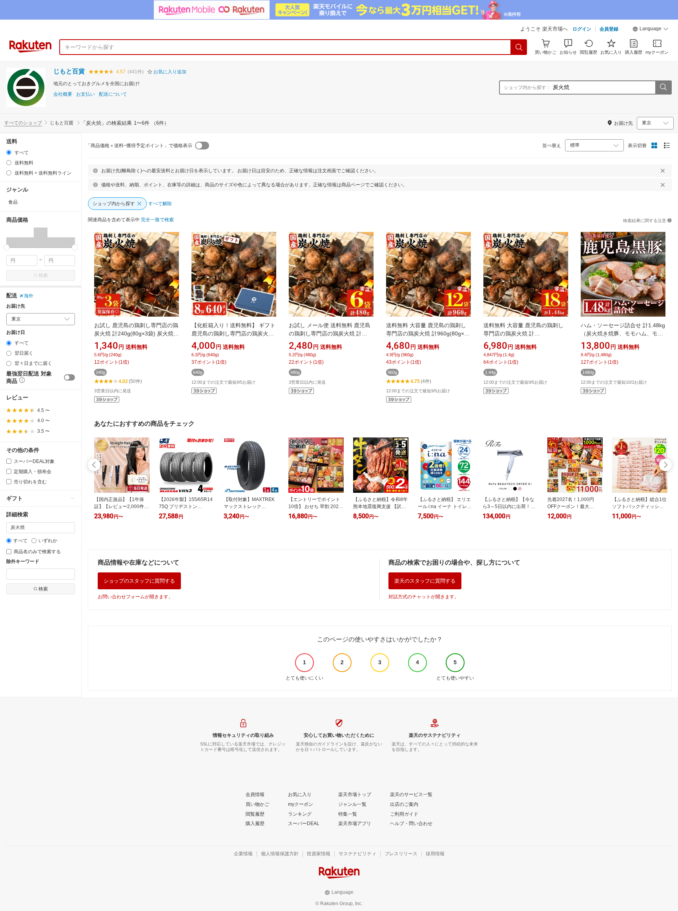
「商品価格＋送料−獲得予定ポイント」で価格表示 (139, 145)
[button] (650, 30)
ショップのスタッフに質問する (139, 581)
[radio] (8, 152)
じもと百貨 (69, 71)
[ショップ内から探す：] (663, 87)
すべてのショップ (23, 123)
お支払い (85, 94)
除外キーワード (22, 561)
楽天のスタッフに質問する (425, 581)
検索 (43, 275)
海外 (28, 296)
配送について (113, 94)
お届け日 (15, 332)
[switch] (69, 377)
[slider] (6, 247)
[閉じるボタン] (663, 170)
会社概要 (62, 94)
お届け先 (15, 306)
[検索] (519, 47)
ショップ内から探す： (527, 87)
